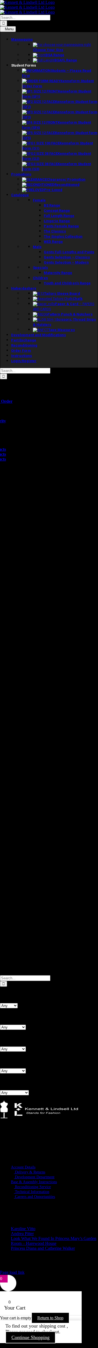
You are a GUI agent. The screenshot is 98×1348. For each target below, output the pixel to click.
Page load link (12, 1272)
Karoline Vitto (23, 1228)
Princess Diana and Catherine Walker (43, 1248)
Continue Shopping (30, 1337)
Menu (9, 29)
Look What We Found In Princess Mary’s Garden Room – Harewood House (53, 1241)
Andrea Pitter (22, 1233)
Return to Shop (50, 1318)
